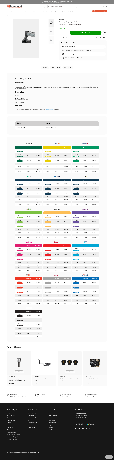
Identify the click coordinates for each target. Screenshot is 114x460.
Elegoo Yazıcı (10, 417)
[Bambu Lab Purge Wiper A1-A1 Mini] (51, 23)
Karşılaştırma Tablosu (101, 37)
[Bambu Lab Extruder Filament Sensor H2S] (44, 363)
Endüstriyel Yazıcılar (12, 439)
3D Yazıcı (9, 413)
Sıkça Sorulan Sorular (33, 425)
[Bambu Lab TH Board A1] (95, 363)
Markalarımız (52, 413)
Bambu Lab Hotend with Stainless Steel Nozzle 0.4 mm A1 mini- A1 (17, 379)
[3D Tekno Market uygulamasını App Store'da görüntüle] (80, 424)
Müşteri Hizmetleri (32, 422)
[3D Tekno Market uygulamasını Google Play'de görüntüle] (91, 424)
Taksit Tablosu (67, 67)
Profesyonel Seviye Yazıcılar (14, 437)
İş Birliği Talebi (52, 422)
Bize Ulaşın (52, 420)
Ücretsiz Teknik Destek (99, 11)
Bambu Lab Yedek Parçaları (23, 15)
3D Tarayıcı (10, 425)
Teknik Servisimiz (32, 427)
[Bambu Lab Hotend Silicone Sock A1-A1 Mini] (70, 363)
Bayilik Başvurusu (53, 425)
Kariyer (51, 427)
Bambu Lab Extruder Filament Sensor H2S (44, 379)
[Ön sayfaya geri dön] (7, 16)
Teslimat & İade (31, 415)
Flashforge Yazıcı (11, 420)
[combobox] (62, 6)
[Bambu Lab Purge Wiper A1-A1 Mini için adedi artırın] (66, 33)
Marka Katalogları (53, 415)
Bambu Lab (12, 376)
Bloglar (51, 429)
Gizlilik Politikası (32, 413)
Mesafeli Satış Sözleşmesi (34, 417)
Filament (9, 422)
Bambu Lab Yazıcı (11, 415)
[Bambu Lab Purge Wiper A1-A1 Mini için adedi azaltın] (60, 33)
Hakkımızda (52, 417)
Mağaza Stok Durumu (64, 37)
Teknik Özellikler (56, 67)
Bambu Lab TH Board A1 (92, 379)
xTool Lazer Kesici (11, 432)
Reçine (8, 429)
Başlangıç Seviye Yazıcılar (13, 434)
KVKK (29, 420)
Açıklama (45, 67)
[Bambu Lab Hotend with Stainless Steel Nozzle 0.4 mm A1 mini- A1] (19, 363)
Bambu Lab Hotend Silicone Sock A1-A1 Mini (69, 379)
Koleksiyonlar (13, 15)
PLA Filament (10, 427)
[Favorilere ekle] (105, 33)
